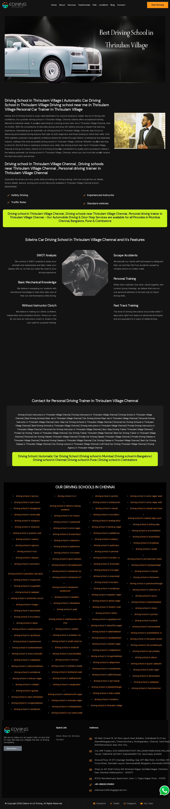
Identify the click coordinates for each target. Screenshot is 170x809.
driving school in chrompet (66, 552)
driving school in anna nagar (66, 528)
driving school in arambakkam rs (146, 633)
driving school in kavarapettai (146, 626)
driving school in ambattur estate (66, 666)
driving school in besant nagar (106, 644)
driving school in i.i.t (67, 496)
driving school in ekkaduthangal (106, 687)
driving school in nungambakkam (27, 703)
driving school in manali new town (146, 508)
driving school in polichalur (106, 545)
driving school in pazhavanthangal (146, 583)
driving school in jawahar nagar (106, 594)
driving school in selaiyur (106, 539)
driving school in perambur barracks (25, 573)
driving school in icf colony (67, 515)
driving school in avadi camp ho (67, 641)
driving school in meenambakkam (27, 666)
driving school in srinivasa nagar (67, 700)
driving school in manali (106, 508)
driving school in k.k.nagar (106, 570)
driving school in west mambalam (27, 697)
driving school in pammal (106, 551)
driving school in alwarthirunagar (106, 625)
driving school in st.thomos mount (27, 598)
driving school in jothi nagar (146, 669)
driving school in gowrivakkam (67, 559)
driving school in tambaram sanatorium (65, 589)
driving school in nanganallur (67, 684)
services (72, 5)
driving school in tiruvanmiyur (67, 534)
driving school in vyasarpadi (67, 522)
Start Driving (157, 5)
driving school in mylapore (27, 520)
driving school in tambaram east (67, 672)
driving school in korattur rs (106, 557)
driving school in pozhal (106, 496)
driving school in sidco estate (106, 693)
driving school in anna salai (27, 514)
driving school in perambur (27, 564)
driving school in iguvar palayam (146, 663)
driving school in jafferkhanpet (106, 674)
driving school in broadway (146, 543)
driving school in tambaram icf (67, 577)
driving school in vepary (27, 539)
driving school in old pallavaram (67, 565)
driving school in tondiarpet (106, 588)
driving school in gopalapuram (106, 619)
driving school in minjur (146, 608)
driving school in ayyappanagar (146, 565)
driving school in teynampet (27, 610)
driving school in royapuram (27, 579)
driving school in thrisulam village (106, 705)
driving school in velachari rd (146, 589)
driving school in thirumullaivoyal (146, 645)
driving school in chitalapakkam (67, 706)
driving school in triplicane (27, 527)
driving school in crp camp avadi (67, 713)
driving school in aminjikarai (27, 672)
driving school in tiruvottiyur (27, 617)
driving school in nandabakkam (106, 637)
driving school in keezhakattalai (146, 602)
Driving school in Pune (82, 460)
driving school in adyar (27, 623)
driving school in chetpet (27, 684)
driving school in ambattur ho (67, 635)
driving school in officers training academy (65, 508)
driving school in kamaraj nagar (106, 527)
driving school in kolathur (106, 699)
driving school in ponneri (146, 614)
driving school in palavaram (67, 546)
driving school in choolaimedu (106, 668)
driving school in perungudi (106, 681)
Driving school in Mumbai (96, 456)
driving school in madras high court (144, 518)
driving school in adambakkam (106, 631)
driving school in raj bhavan (27, 635)
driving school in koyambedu (146, 536)
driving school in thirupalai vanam (146, 639)
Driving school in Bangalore (133, 456)
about (62, 5)
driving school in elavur (146, 657)
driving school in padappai (146, 682)
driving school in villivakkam (67, 603)
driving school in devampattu (146, 676)
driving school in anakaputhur (106, 520)
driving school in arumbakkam (146, 530)
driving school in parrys (27, 496)
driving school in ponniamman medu (144, 559)
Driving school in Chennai (49, 460)
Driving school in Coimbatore (118, 460)
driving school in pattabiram (106, 533)
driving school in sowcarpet (106, 576)
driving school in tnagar (27, 604)
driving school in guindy (27, 690)
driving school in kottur (106, 613)
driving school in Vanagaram (27, 508)
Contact (121, 5)
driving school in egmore (27, 545)
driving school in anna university (27, 653)
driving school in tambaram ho (66, 571)
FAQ (94, 5)
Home (54, 5)
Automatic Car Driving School (58, 456)
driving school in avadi (146, 549)
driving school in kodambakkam (27, 647)
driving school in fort (27, 551)
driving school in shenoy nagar (27, 678)
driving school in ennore (66, 659)
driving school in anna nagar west (146, 496)
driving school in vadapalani (27, 660)
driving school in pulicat (146, 620)
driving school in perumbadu (146, 651)
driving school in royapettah (27, 586)
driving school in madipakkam (106, 650)
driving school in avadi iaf (67, 647)
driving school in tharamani (146, 577)
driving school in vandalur (67, 597)
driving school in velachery (67, 540)
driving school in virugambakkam (106, 656)
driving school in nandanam (27, 709)
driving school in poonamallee (67, 653)
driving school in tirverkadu (106, 564)
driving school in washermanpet (27, 629)
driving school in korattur (106, 582)
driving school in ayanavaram (27, 641)
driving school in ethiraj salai (146, 524)
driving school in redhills (66, 629)
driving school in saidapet (27, 592)
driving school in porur (146, 596)
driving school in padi (67, 609)
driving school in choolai (146, 571)
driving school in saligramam (106, 662)
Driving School (27, 456)
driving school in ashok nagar (106, 600)
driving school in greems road (27, 533)
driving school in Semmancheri (146, 688)
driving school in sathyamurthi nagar (65, 694)
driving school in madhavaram (67, 678)
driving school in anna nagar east (146, 502)
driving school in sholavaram (106, 502)
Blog (113, 5)
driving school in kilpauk (27, 557)
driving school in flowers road (106, 607)
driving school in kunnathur (106, 514)
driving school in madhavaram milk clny (65, 621)
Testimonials (84, 5)
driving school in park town (27, 502)
